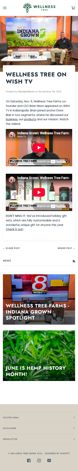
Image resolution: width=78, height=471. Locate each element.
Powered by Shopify (57, 453)
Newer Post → (66, 248)
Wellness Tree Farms (23, 453)
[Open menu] (8, 8)
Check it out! (14, 229)
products (30, 119)
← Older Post (11, 248)
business (12, 119)
